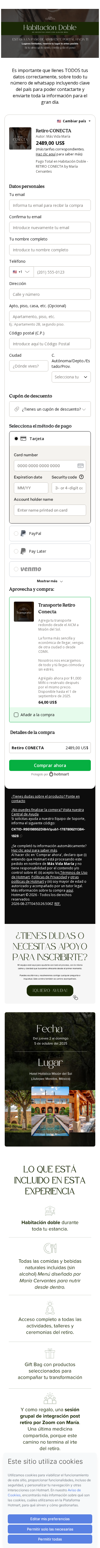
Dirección (17, 283)
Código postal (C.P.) (26, 333)
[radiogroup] (50, 504)
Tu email (17, 194)
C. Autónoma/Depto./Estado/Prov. (71, 361)
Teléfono (17, 261)
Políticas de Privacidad (49, 877)
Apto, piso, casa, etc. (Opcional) (37, 305)
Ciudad (15, 355)
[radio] (16, 438)
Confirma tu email (25, 216)
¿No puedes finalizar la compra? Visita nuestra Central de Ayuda (47, 812)
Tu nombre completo (28, 239)
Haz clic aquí (46, 154)
